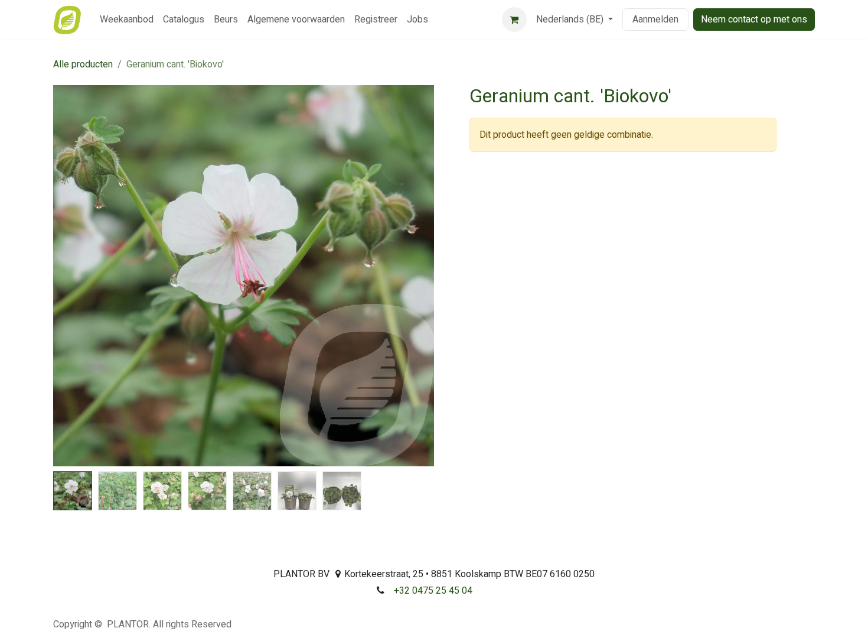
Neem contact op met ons (754, 19)
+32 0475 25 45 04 (433, 591)
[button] (72, 276)
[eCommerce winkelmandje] (514, 19)
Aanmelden (655, 19)
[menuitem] (126, 19)
